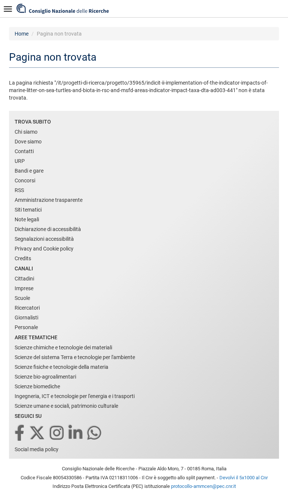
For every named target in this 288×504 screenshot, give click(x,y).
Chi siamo (26, 132)
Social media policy (36, 449)
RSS (19, 190)
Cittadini (24, 279)
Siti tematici (28, 210)
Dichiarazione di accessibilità (48, 229)
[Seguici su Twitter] (37, 433)
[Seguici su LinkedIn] (76, 433)
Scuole (22, 298)
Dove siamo (28, 142)
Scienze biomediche (37, 386)
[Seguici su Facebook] (20, 433)
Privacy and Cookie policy (44, 249)
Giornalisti (26, 318)
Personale (26, 327)
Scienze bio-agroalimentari (45, 377)
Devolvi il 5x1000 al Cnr (243, 477)
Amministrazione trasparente (48, 200)
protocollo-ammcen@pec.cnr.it (203, 486)
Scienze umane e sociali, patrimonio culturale (66, 406)
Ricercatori (27, 308)
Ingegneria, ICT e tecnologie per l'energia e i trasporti (75, 396)
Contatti (24, 151)
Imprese (24, 288)
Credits (23, 258)
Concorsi (25, 180)
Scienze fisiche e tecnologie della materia (61, 367)
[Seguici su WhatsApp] (94, 433)
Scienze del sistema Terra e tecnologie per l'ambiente (75, 357)
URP (20, 161)
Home (21, 34)
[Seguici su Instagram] (57, 433)
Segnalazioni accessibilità (44, 239)
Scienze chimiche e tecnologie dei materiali (63, 347)
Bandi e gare (29, 171)
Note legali (27, 219)
